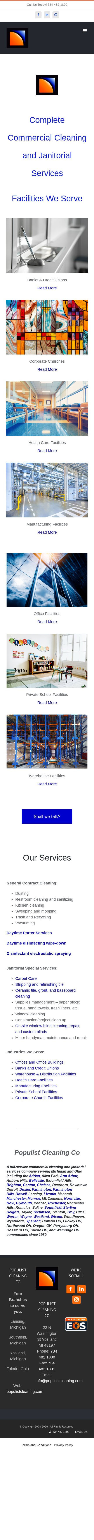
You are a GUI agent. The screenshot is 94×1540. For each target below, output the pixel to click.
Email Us (80, 1431)
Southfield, (53, 1207)
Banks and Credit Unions (37, 1068)
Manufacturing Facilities (36, 1086)
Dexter (24, 1189)
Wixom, (57, 1217)
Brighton (14, 1185)
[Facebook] (70, 1289)
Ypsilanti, (33, 1221)
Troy (70, 1212)
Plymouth (24, 1203)
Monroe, (34, 1198)
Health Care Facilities (34, 1080)
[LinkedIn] (81, 1289)
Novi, (11, 1203)
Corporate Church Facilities (39, 1098)
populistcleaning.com (25, 1391)
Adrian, (35, 1176)
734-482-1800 (57, 4)
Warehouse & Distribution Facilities (45, 1074)
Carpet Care (26, 978)
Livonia (50, 1194)
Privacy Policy (63, 1445)
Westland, (41, 1217)
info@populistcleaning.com (59, 1381)
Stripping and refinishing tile (39, 984)
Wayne (26, 1217)
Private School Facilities (36, 1092)
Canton (29, 1185)
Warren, (13, 1217)
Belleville (36, 1180)
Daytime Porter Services (29, 933)
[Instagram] (76, 1300)
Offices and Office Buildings (39, 1062)
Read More (47, 288)
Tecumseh (41, 1212)
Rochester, (57, 1203)
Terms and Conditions (36, 1445)
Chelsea (43, 1185)
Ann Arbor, (69, 1176)
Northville (72, 1198)
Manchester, (17, 1198)
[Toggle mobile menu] (85, 30)
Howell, (22, 1194)
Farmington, (42, 1189)
